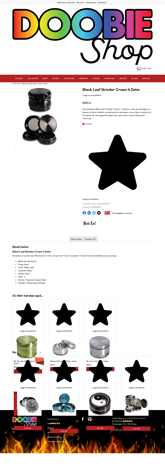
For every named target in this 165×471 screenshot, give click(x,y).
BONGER (19, 78)
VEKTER (55, 78)
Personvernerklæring (56, 441)
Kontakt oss (117, 429)
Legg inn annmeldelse (91, 95)
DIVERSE (96, 78)
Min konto (80, 2)
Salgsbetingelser (54, 437)
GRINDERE (83, 78)
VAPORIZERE (69, 78)
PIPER (45, 78)
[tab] (76, 239)
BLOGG (134, 78)
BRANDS (123, 78)
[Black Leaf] (89, 230)
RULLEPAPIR (33, 78)
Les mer (27, 428)
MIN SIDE (146, 78)
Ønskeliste (102, 2)
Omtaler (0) (90, 239)
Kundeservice (91, 2)
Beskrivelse (76, 239)
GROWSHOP (109, 78)
